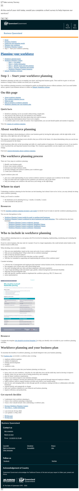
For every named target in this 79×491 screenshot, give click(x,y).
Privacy (53, 446)
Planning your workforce (12, 45)
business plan (8, 356)
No (6, 18)
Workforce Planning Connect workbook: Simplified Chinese (26, 224)
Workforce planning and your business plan (18, 104)
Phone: (13, 438)
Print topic (9, 417)
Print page (9, 416)
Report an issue (8, 435)
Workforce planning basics (13, 59)
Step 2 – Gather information (16, 64)
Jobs (52, 448)
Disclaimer (30, 446)
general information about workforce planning (21, 151)
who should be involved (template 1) (26, 340)
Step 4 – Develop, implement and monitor (21, 67)
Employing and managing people (15, 43)
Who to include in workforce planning (16, 102)
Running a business (10, 41)
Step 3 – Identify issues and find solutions (21, 66)
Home (6, 40)
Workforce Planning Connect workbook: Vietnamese (24, 228)
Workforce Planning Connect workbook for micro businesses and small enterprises (30, 219)
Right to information (9, 448)
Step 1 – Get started (14, 62)
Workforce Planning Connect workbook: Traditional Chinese (26, 226)
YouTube (54, 461)
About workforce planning (13, 97)
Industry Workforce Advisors (13, 71)
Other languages (8, 450)
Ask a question (8, 431)
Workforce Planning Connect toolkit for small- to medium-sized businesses (27, 217)
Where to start (9, 101)
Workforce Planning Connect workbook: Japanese (23, 222)
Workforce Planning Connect (13, 47)
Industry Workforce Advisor (41, 87)
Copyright (6, 446)
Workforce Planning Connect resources (20, 69)
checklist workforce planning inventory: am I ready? (21, 211)
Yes (3, 18)
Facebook (6, 461)
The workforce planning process (14, 99)
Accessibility (30, 448)
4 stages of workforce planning (16, 124)
